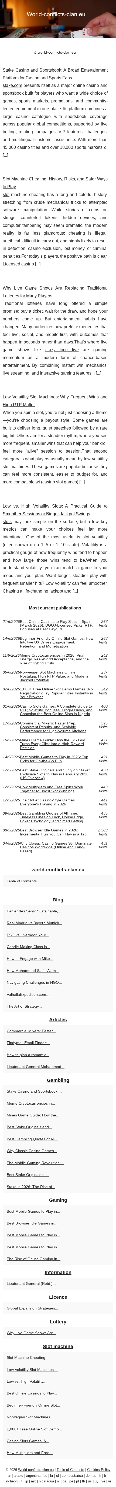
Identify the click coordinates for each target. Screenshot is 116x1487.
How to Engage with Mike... (30, 958)
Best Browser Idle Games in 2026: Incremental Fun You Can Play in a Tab (53, 832)
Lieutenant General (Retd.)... (31, 1283)
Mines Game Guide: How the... (33, 1115)
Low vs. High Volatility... (26, 1381)
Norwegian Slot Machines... (30, 1417)
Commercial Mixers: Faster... (31, 1031)
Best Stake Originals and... (29, 1127)
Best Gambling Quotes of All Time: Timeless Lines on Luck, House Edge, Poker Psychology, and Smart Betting (52, 817)
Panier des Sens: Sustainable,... (34, 911)
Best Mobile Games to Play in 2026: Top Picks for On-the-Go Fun (54, 759)
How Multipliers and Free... (30, 1453)
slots (7, 521)
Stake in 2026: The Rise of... (31, 1187)
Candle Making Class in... (28, 947)
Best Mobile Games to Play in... (33, 1211)
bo (45, 1476)
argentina (33, 1476)
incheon (11, 1481)
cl (57, 1476)
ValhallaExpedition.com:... (28, 994)
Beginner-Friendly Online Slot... (33, 1405)
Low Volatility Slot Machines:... (32, 1369)
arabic (18, 1476)
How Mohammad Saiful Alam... (33, 970)
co (64, 1476)
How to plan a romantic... (28, 1055)
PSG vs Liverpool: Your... (28, 935)
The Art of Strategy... (24, 1006)
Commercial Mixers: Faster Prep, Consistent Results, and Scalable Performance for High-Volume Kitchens (53, 727)
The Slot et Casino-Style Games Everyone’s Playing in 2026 (47, 802)
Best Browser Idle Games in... (32, 1223)
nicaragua (46, 1481)
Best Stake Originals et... (28, 1174)
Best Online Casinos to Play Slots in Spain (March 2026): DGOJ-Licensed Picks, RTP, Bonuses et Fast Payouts (56, 625)
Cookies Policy (99, 1470)
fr (105, 1476)
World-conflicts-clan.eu (36, 1470)
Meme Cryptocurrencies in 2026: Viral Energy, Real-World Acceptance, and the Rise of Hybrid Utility (54, 659)
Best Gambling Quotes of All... (32, 1139)
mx (33, 1481)
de (88, 1476)
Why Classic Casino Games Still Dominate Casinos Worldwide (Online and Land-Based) (56, 847)
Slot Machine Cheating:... (28, 1357)
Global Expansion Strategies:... (33, 1308)
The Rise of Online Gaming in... (33, 1259)
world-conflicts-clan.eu (57, 52)
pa (64, 1481)
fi (100, 1476)
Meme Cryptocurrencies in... (31, 1103)
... (5, 155)
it (21, 1481)
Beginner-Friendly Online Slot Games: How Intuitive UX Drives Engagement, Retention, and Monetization (56, 642)
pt (77, 1481)
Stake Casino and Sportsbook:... (34, 1091)
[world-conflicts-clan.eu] (58, 19)
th (83, 1481)
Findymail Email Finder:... (28, 1043)
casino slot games (59, 482)
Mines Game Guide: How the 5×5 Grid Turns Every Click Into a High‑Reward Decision (52, 744)
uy (96, 1481)
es (94, 1476)
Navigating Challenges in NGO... (34, 982)
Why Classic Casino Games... (32, 1151)
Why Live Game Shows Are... (31, 1333)
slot (6, 194)
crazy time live (62, 349)
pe (71, 1481)
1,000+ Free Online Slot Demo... (34, 1429)
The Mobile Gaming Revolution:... (35, 1163)
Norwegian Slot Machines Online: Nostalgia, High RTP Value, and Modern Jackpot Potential (54, 676)
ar (9, 1476)
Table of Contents (22, 881)
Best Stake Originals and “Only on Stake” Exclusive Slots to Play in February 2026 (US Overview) (55, 774)
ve (103, 1481)
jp (26, 1481)
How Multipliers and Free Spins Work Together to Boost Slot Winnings (51, 789)
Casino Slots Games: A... (28, 1441)
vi (109, 1481)
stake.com (12, 85)
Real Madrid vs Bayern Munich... (34, 923)
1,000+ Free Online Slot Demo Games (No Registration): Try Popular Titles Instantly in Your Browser (56, 693)
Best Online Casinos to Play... (32, 1393)
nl (58, 1481)
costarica (76, 1476)
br (51, 1476)
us (90, 1481)
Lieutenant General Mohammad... (35, 1066)
